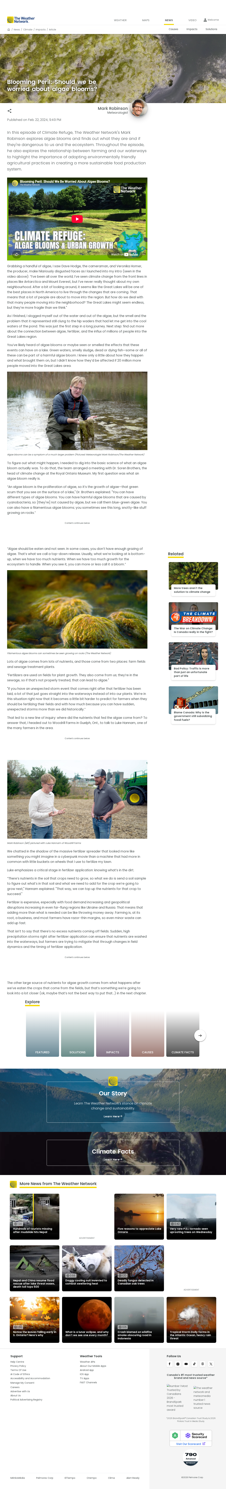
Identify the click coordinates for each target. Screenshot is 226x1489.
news (17, 29)
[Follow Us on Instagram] (178, 1364)
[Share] (9, 111)
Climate (27, 29)
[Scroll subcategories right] (200, 1035)
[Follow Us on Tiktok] (194, 1364)
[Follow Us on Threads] (203, 1364)
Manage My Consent (22, 1382)
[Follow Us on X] (211, 1364)
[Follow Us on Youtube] (186, 1364)
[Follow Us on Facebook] (169, 1364)
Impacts (41, 29)
